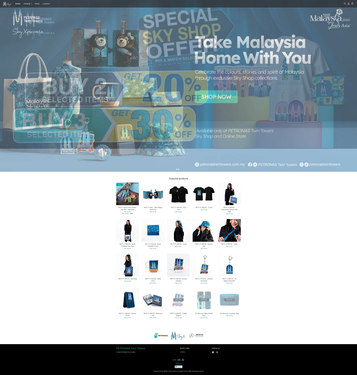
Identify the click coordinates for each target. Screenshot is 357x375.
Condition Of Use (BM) (184, 371)
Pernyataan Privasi (198, 371)
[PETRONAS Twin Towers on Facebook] (213, 353)
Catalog (27, 4)
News (37, 4)
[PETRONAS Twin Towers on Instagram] (217, 353)
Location (46, 4)
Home (17, 4)
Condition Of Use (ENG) (160, 371)
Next (353, 86)
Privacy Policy (173, 371)
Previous (4, 86)
